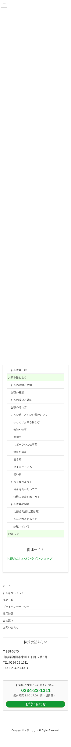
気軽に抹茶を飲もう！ (26, 496)
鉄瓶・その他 (21, 526)
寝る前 (17, 459)
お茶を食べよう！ (21, 481)
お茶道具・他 (19, 370)
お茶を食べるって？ (25, 489)
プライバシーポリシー (16, 606)
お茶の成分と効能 (21, 399)
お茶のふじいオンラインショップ (29, 558)
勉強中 (17, 437)
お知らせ (13, 533)
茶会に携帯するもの (25, 518)
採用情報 (8, 613)
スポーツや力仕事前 (25, 444)
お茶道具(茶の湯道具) (26, 511)
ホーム (7, 586)
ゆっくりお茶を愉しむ (26, 422)
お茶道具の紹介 (20, 504)
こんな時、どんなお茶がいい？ (29, 414)
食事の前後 (20, 451)
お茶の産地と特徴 (21, 384)
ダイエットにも (22, 466)
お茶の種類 (17, 392)
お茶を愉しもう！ (18, 377)
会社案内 (8, 620)
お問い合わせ (11, 627)
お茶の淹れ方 (19, 407)
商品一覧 (8, 599)
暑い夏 (17, 474)
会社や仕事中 (21, 429)
